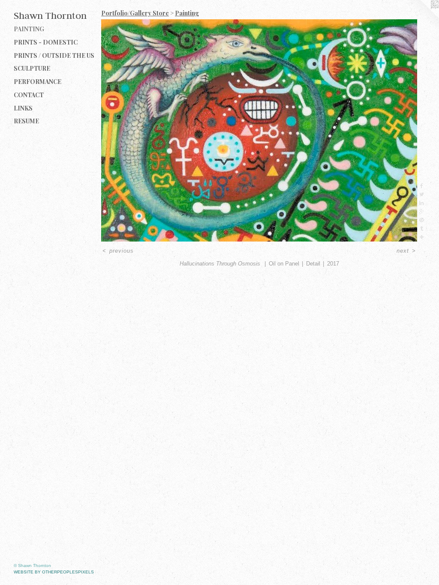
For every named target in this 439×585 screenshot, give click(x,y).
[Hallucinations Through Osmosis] (259, 130)
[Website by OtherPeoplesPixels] (422, 17)
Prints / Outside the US (54, 55)
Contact (29, 95)
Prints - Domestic (46, 42)
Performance (37, 82)
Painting (29, 29)
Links (23, 108)
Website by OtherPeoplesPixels (54, 572)
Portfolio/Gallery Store (135, 13)
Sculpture (32, 68)
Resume (26, 121)
